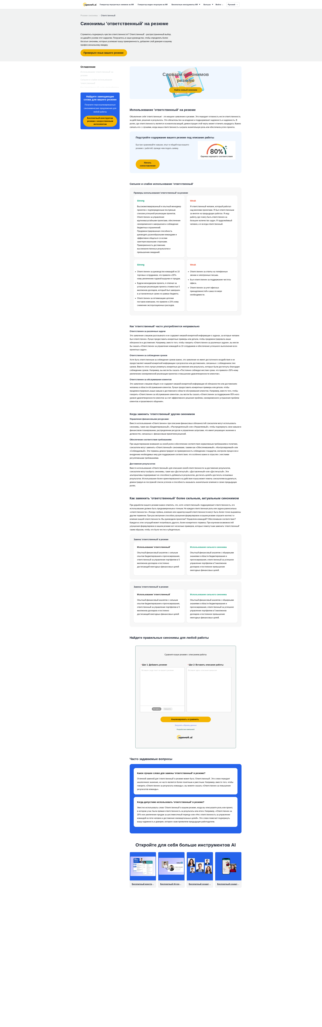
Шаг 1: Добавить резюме (154, 665)
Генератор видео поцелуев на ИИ (153, 5)
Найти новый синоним (185, 90)
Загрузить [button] (167, 709)
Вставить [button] (156, 709)
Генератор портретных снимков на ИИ (117, 5)
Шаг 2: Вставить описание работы (206, 665)
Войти (219, 5)
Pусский (231, 5)
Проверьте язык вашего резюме (104, 52)
